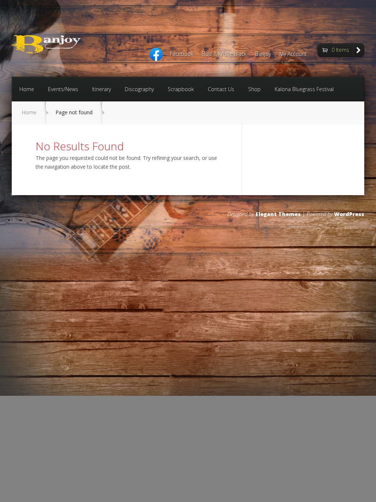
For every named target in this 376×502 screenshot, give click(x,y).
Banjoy (263, 54)
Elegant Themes (278, 214)
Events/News (63, 89)
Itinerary (101, 89)
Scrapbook (181, 89)
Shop (254, 89)
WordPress (349, 214)
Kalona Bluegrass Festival (304, 89)
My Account (293, 54)
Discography (139, 89)
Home (26, 89)
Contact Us (221, 89)
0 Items (340, 49)
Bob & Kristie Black (224, 54)
